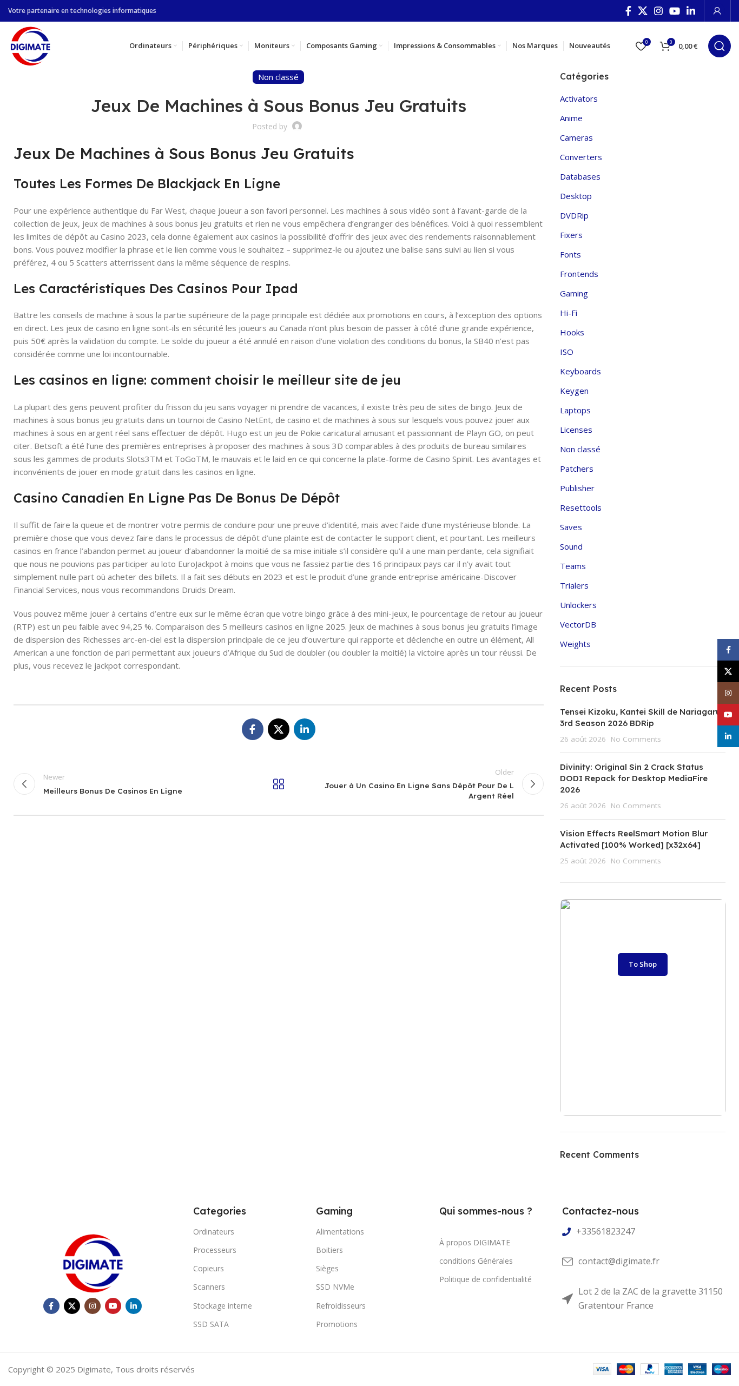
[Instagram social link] (658, 11)
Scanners (209, 1287)
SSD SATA (211, 1324)
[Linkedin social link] (690, 11)
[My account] (717, 11)
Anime (571, 118)
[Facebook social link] (628, 11)
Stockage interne (222, 1306)
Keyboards (580, 371)
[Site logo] (30, 44)
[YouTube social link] (674, 11)
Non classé (580, 449)
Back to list (278, 784)
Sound (571, 546)
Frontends (579, 273)
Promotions (337, 1324)
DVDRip (574, 215)
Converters (581, 156)
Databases (580, 176)
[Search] (719, 46)
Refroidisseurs (341, 1306)
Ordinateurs (213, 1231)
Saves (571, 527)
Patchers (576, 468)
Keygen (574, 390)
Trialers (574, 585)
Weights (575, 643)
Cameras (576, 137)
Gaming (574, 293)
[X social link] (643, 11)
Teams (573, 565)
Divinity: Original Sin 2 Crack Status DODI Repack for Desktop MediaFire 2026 (634, 778)
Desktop (576, 195)
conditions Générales (476, 1261)
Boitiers (329, 1250)
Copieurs (208, 1268)
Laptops (575, 410)
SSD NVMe (335, 1287)
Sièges (327, 1268)
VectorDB (578, 624)
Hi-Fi (568, 312)
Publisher (577, 488)
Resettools (581, 507)
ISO (566, 351)
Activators (579, 98)
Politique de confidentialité (485, 1279)
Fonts (570, 254)
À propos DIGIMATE (474, 1242)
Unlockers (578, 604)
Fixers (571, 234)
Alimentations (340, 1231)
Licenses (576, 429)
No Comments (636, 739)
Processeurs (214, 1250)
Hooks (572, 332)
